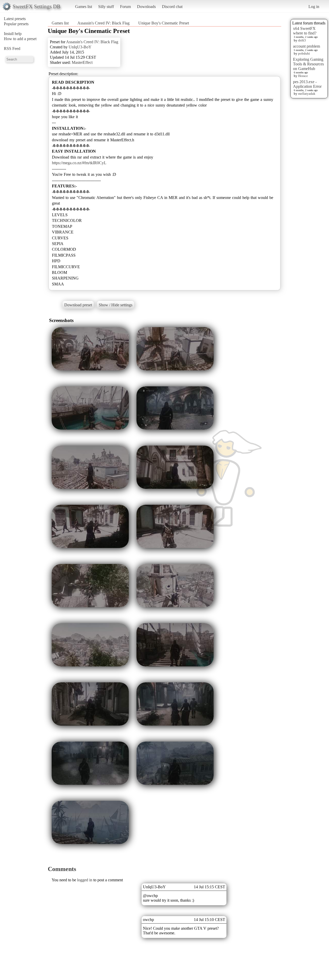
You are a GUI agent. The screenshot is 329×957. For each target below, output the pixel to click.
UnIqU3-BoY (80, 47)
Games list (83, 6)
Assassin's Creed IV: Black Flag (103, 23)
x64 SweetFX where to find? (304, 30)
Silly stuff (106, 6)
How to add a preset (20, 39)
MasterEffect (82, 62)
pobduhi (304, 53)
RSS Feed (12, 48)
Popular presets (16, 24)
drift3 (302, 40)
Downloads (146, 6)
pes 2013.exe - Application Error (307, 84)
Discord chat (172, 6)
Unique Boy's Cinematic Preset (163, 23)
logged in (84, 880)
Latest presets (15, 18)
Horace (303, 76)
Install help (13, 33)
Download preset (78, 305)
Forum (125, 6)
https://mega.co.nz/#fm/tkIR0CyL (79, 163)
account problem (306, 46)
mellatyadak (306, 93)
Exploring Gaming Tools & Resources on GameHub (308, 64)
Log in (313, 6)
